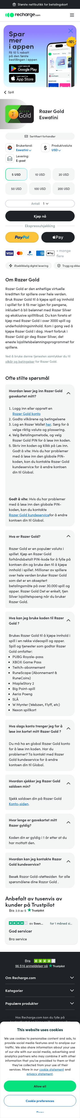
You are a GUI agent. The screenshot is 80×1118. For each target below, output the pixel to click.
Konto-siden (18, 803)
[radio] (16, 174)
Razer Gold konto (26, 413)
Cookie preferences (40, 1101)
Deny (40, 1112)
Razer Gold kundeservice (29, 514)
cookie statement (51, 1069)
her (48, 424)
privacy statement (40, 1074)
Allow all (40, 1086)
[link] (24, 68)
